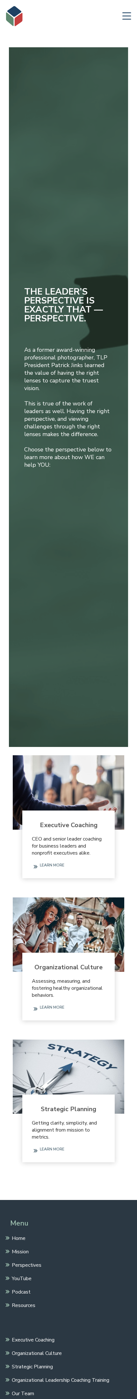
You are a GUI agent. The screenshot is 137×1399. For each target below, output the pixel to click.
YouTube (22, 1278)
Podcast (21, 1291)
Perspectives (26, 1265)
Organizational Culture (68, 967)
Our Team (23, 1393)
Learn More (52, 865)
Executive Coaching (68, 825)
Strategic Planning (68, 1109)
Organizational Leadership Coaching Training (60, 1380)
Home (18, 1238)
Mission (20, 1251)
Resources (23, 1305)
